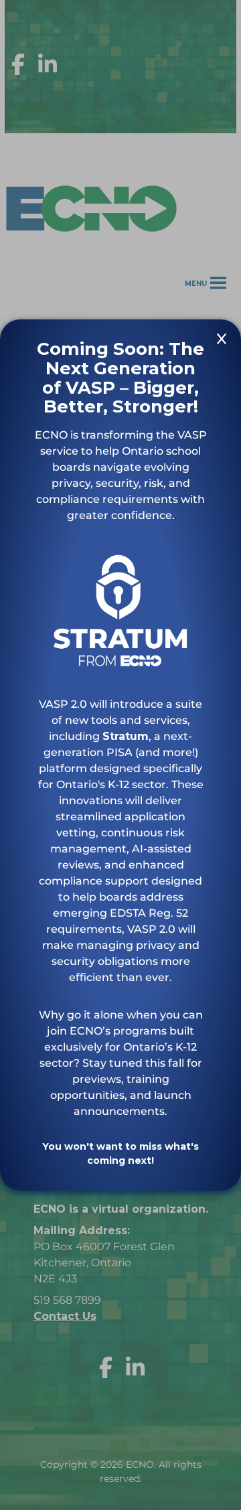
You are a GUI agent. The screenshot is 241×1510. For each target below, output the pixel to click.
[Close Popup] (221, 341)
